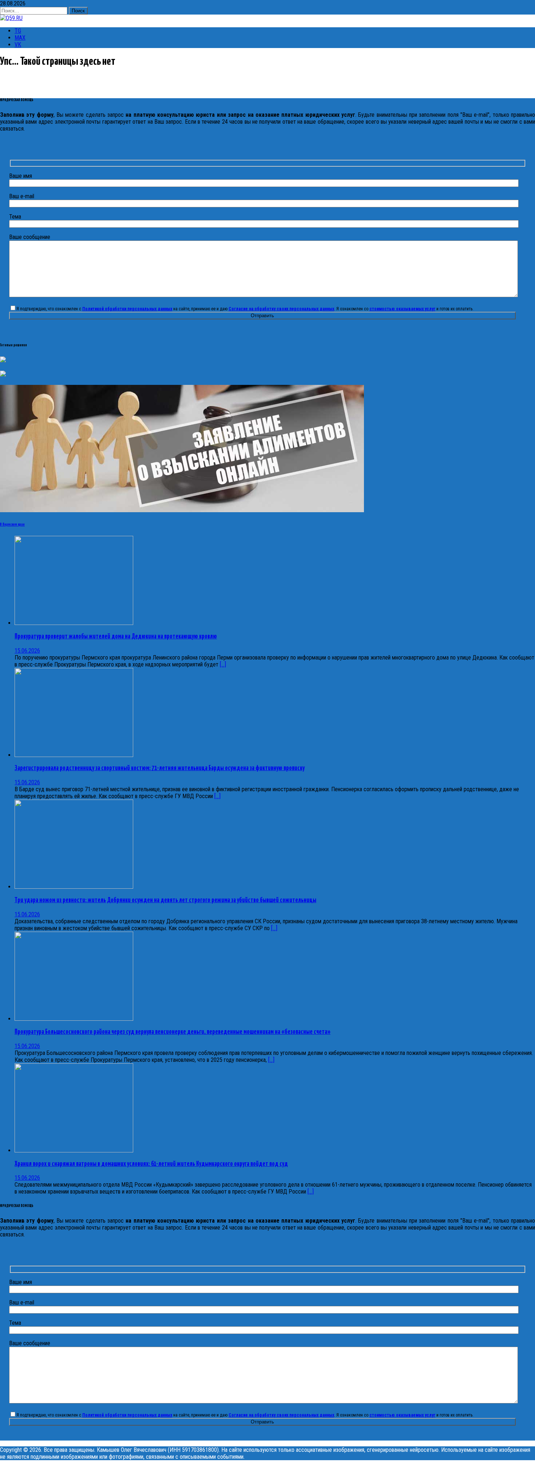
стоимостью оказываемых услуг (402, 308)
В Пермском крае (12, 524)
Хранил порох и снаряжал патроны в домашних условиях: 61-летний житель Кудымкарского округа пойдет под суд (151, 1164)
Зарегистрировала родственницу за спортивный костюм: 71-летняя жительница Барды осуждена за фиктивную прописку (160, 768)
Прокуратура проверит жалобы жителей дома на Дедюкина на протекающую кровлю (116, 636)
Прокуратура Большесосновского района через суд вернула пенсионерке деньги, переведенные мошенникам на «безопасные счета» (172, 1032)
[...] (223, 664)
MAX (20, 37)
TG (18, 30)
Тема (15, 216)
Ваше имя (20, 175)
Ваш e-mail (21, 196)
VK (18, 44)
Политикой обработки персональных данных (127, 308)
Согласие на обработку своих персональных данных (281, 308)
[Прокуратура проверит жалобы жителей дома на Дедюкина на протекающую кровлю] (74, 623)
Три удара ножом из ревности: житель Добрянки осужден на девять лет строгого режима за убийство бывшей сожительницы (165, 900)
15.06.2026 (27, 650)
